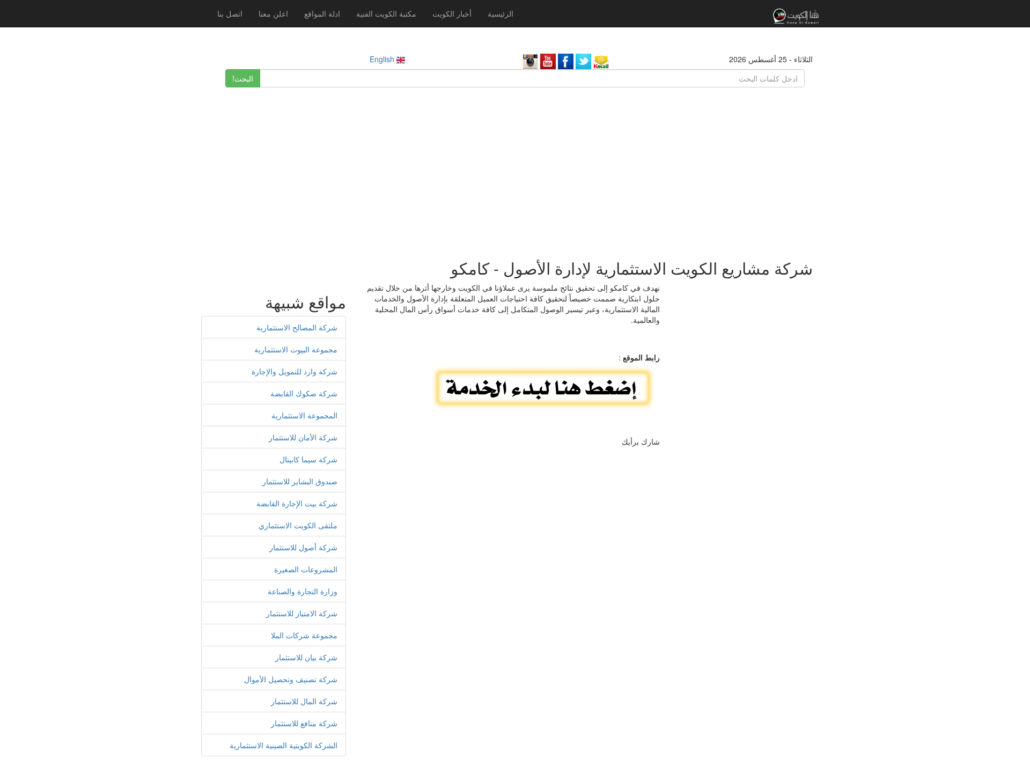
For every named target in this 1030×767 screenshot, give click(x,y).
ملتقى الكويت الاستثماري (298, 525)
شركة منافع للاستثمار (304, 723)
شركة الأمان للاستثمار (303, 437)
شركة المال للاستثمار (304, 701)
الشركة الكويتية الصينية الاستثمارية (283, 745)
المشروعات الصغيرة (305, 569)
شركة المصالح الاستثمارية (296, 327)
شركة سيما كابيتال (308, 459)
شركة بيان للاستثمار (306, 657)
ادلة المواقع (322, 13)
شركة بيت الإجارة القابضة (296, 503)
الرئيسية (500, 13)
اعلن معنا (273, 13)
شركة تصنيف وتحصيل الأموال (290, 679)
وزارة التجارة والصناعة (302, 591)
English (383, 59)
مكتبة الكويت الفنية (386, 13)
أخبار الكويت (452, 13)
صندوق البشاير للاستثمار (299, 481)
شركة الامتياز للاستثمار (301, 613)
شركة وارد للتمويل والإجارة (294, 371)
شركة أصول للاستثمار (303, 547)
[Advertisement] (515, 168)
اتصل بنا (229, 13)
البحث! (242, 78)
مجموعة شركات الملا (304, 635)
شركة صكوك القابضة (303, 393)
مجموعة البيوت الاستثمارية (295, 349)
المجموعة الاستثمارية (304, 415)
